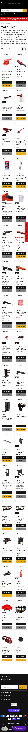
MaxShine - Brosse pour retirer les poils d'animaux (20, 73)
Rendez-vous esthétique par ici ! (26, 232)
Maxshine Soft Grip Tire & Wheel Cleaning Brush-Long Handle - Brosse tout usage (21, 142)
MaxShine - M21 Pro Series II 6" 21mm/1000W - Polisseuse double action (7, 245)
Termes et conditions (8, 726)
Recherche (9, 723)
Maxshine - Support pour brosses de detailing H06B (6, 650)
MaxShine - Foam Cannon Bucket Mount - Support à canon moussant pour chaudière (20, 485)
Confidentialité (16, 723)
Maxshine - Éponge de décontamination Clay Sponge (6, 177)
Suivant (16, 667)
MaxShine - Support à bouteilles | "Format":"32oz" (20, 519)
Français (13, 704)
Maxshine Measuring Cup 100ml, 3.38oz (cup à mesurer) (21, 210)
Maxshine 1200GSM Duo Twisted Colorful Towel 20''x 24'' (21, 314)
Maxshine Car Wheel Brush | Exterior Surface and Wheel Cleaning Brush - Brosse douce (7, 74)
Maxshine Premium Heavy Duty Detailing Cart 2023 (7, 384)
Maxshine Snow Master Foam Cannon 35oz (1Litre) (21, 109)
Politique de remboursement (8, 724)
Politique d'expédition (20, 724)
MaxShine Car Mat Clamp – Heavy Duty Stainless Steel (21, 177)
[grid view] (22, 49)
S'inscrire (22, 687)
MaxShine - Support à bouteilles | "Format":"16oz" (7, 519)
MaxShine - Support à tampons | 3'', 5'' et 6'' (7, 420)
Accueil (2, 23)
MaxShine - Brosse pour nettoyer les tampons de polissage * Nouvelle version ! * (21, 245)
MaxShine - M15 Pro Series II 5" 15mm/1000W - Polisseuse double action (7, 315)
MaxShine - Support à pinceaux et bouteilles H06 (20, 552)
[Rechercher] (25, 10)
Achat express (7, 82)
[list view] (25, 49)
